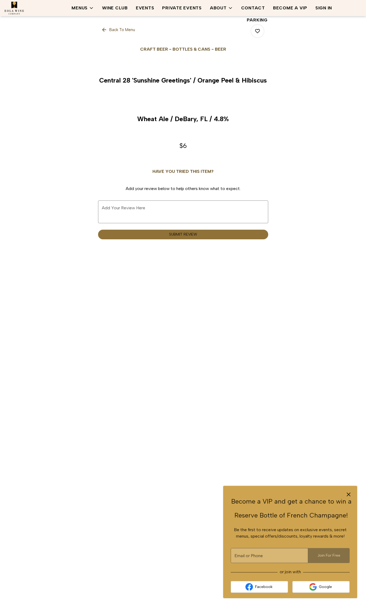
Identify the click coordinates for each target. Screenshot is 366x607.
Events (145, 7)
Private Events (182, 7)
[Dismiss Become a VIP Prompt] (348, 494)
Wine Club (115, 7)
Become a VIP (290, 7)
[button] (83, 8)
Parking (257, 20)
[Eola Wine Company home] (28, 8)
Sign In (323, 7)
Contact (253, 7)
